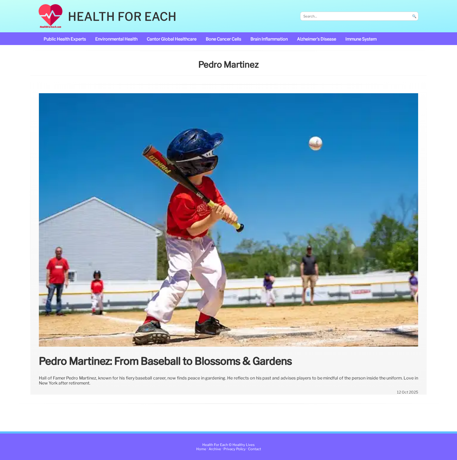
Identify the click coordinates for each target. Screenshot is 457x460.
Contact (254, 449)
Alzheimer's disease (316, 39)
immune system (361, 39)
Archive (215, 449)
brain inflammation (269, 39)
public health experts (65, 39)
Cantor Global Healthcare (171, 39)
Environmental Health (116, 39)
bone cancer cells (223, 39)
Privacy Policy (234, 449)
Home (201, 449)
